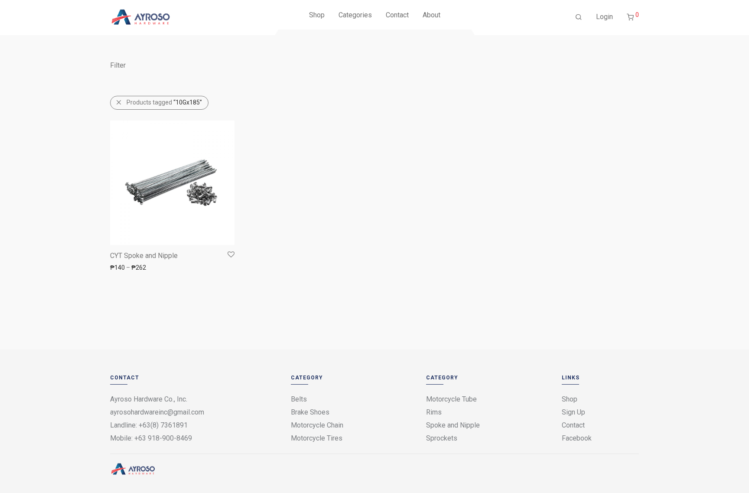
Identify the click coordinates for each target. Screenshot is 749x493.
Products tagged (164, 102)
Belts (299, 399)
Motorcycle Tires (316, 438)
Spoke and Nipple (453, 425)
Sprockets (441, 438)
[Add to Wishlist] (230, 254)
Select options (125, 267)
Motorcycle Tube (451, 399)
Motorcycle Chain (317, 425)
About (431, 15)
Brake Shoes (310, 412)
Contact (397, 15)
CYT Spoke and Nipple (144, 255)
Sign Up (573, 412)
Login (604, 17)
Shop (317, 15)
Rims (434, 412)
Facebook (577, 438)
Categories (355, 15)
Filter (118, 65)
